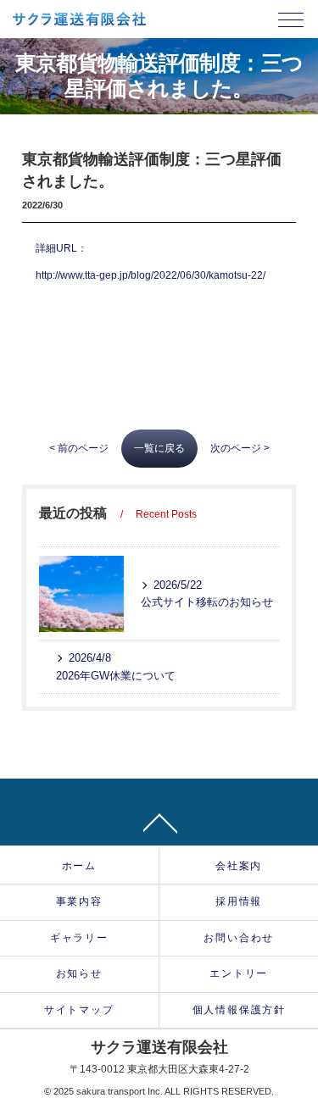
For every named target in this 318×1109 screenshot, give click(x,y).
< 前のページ (79, 448)
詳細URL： (61, 248)
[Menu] (291, 24)
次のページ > (240, 448)
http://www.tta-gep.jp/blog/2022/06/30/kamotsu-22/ (150, 275)
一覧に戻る (159, 448)
